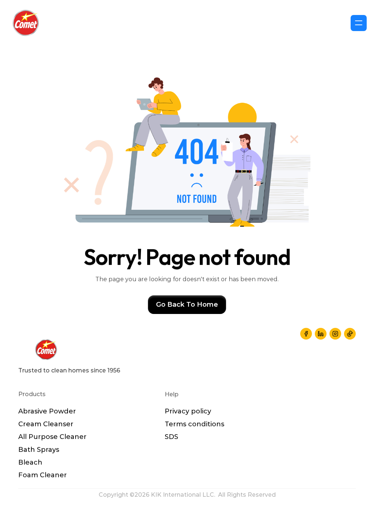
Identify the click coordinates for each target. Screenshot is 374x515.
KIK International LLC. (184, 494)
